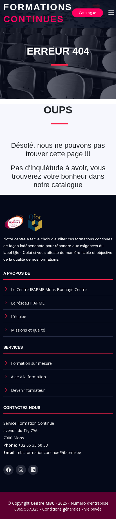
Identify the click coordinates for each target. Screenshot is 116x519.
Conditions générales (61, 509)
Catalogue (87, 12)
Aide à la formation (28, 376)
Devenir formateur (28, 390)
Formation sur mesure (31, 363)
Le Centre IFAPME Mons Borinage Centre (49, 289)
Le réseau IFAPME (27, 303)
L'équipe (18, 316)
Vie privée (93, 509)
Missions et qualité (28, 330)
